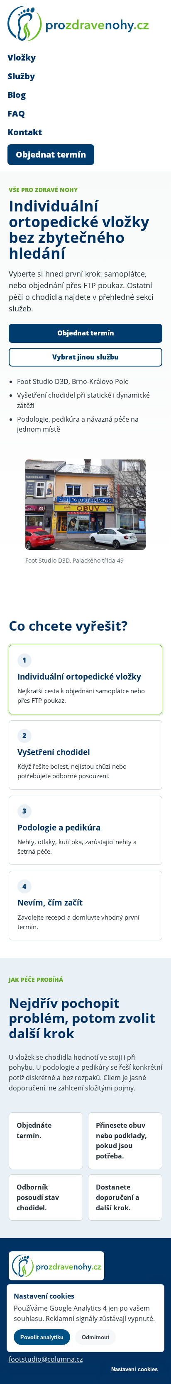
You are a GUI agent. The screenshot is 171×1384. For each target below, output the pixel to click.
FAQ (16, 113)
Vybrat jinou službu (85, 357)
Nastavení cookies (134, 1369)
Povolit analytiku (42, 1337)
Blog (16, 94)
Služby (21, 76)
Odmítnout (95, 1337)
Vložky (21, 57)
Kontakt (24, 132)
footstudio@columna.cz (46, 1359)
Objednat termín (51, 154)
